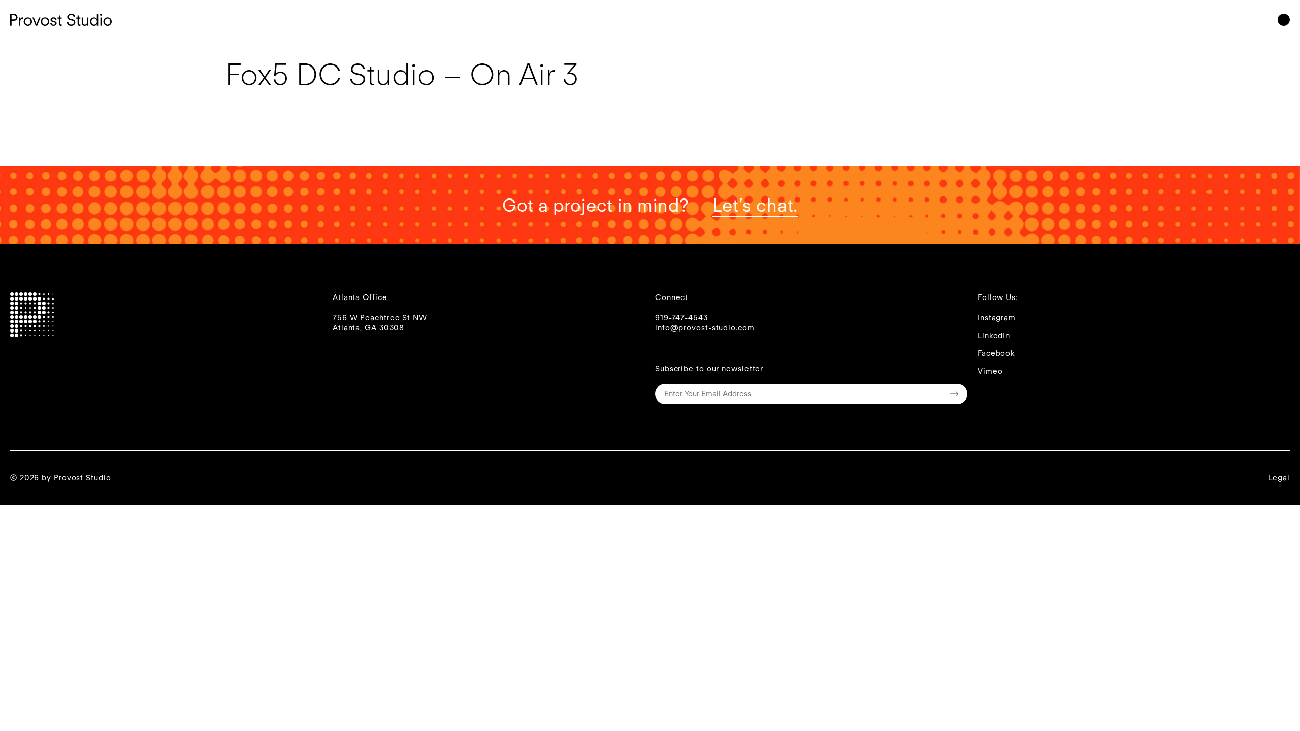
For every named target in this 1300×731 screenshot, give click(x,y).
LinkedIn (994, 335)
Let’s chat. (755, 205)
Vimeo (990, 371)
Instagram (997, 317)
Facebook (996, 353)
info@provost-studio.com (705, 328)
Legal (1279, 477)
